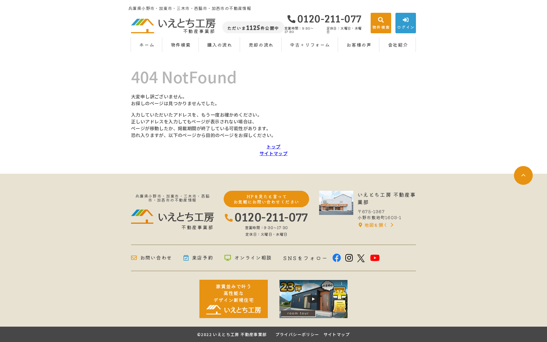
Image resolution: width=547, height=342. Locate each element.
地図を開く (376, 224)
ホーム (146, 44)
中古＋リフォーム (310, 44)
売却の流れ (261, 44)
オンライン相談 (253, 258)
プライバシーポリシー (297, 334)
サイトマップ (273, 153)
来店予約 (202, 258)
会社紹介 (398, 44)
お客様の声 (359, 44)
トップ (273, 146)
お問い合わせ (156, 258)
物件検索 (181, 44)
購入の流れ (219, 44)
